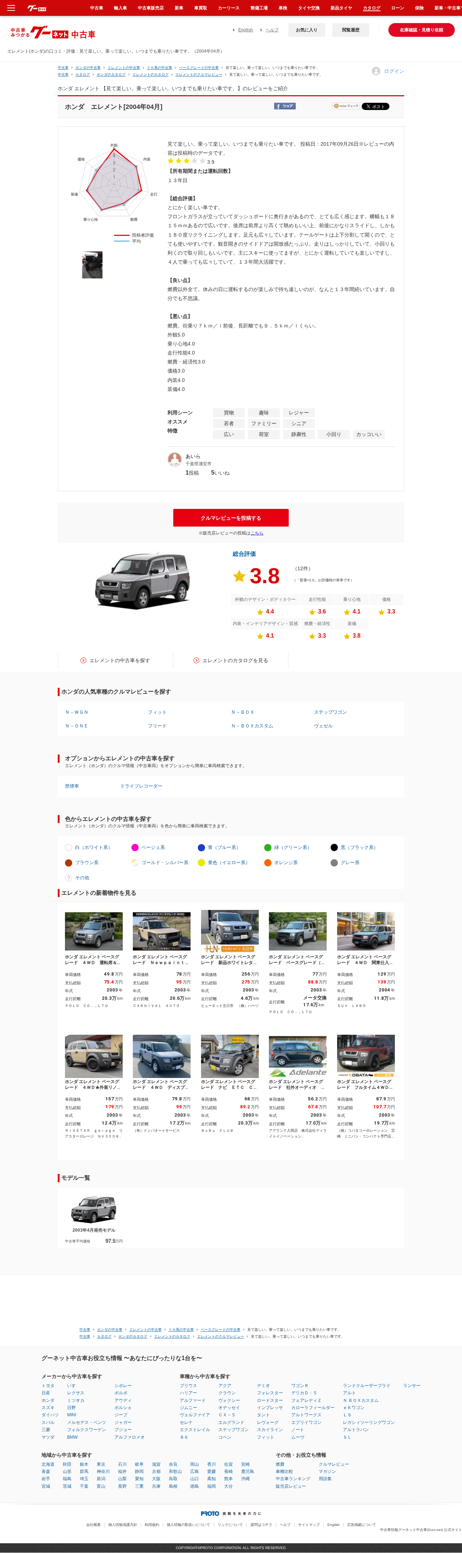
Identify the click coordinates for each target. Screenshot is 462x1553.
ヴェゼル (323, 726)
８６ (184, 1437)
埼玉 (84, 1478)
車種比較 (284, 1471)
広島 (194, 1471)
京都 (156, 1471)
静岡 (139, 1471)
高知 (211, 1478)
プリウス (188, 1385)
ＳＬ (347, 1437)
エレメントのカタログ (150, 74)
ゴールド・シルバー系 (164, 862)
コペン (224, 1437)
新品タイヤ (341, 7)
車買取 (200, 7)
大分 (228, 1486)
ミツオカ (75, 1400)
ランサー (411, 1385)
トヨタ (48, 1385)
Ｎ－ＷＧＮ (76, 712)
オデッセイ (229, 1407)
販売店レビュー (291, 1486)
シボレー (123, 1385)
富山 (101, 1486)
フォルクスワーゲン (86, 1429)
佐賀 (228, 1464)
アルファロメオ (129, 1437)
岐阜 (139, 1464)
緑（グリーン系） (293, 847)
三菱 (46, 1429)
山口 (194, 1478)
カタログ (371, 7)
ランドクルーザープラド (367, 1385)
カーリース (229, 7)
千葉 (84, 1486)
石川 (122, 1464)
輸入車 (120, 7)
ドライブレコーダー (141, 786)
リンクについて (230, 1525)
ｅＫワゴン (354, 1407)
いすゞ (73, 1385)
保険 (419, 7)
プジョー (123, 1429)
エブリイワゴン (306, 1422)
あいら (193, 456)
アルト (349, 1392)
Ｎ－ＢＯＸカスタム (252, 726)
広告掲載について (361, 1525)
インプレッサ (270, 1407)
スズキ (48, 1407)
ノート (297, 1429)
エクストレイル (195, 1429)
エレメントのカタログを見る (235, 660)
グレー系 (350, 862)
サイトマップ (309, 1525)
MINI (71, 1414)
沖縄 (245, 1478)
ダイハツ (50, 1414)
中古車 (63, 68)
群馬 (84, 1471)
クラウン (227, 1392)
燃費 (280, 1464)
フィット (157, 712)
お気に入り (307, 29)
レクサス (75, 1392)
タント (263, 1414)
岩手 (46, 1478)
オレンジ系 (286, 862)
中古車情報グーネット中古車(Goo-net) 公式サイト (421, 1530)
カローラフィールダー (313, 1407)
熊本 (228, 1478)
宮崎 (245, 1464)
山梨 (122, 1478)
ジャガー (123, 1422)
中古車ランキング (293, 1478)
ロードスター (270, 1400)
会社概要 (93, 1525)
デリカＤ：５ (304, 1392)
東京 (101, 1464)
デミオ (263, 1385)
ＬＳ (347, 1414)
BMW (72, 1437)
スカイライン (270, 1429)
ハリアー (188, 1392)
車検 (283, 7)
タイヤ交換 (309, 7)
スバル (48, 1422)
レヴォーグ (268, 1422)
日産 (46, 1392)
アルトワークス (306, 1414)
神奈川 (103, 1471)
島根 (173, 1486)
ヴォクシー (229, 1400)
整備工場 (259, 7)
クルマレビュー (334, 1464)
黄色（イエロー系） (229, 862)
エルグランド (231, 1422)
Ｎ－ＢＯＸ (242, 712)
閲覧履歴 (350, 29)
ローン (397, 7)
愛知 (139, 1478)
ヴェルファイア (195, 1414)
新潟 (101, 1478)
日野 (71, 1407)
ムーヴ (297, 1437)
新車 (179, 7)
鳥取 (173, 1478)
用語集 (325, 1478)
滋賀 (156, 1464)
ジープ (120, 1414)
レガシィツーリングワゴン (369, 1422)
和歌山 (175, 1471)
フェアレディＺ (306, 1400)
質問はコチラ (261, 1525)
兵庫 (156, 1486)
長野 (122, 1486)
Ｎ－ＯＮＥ (76, 726)
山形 (67, 1471)
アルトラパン (356, 1429)
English (245, 29)
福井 (122, 1471)
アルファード (193, 1400)
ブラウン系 (87, 862)
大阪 (156, 1478)
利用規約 (152, 1525)
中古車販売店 (151, 7)
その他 (82, 877)
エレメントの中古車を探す (120, 660)
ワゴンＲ (300, 1385)
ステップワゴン (330, 712)
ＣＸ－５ (227, 1414)
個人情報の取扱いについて (188, 1525)
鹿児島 (247, 1471)
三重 (139, 1486)
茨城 (67, 1486)
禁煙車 (72, 786)
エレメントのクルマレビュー (198, 74)
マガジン (327, 1471)
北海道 (48, 1464)
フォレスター (270, 1392)
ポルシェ (123, 1407)
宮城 (46, 1486)
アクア (224, 1385)
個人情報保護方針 (122, 1525)
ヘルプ (272, 29)
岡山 (194, 1464)
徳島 (194, 1486)
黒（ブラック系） (359, 847)
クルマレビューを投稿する (231, 518)
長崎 (228, 1471)
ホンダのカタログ (111, 74)
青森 (46, 1471)
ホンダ (48, 1400)
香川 (211, 1464)
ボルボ (120, 1392)
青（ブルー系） (224, 847)
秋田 (67, 1464)
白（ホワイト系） (94, 847)
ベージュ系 (153, 847)
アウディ (123, 1400)
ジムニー (188, 1407)
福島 (67, 1478)
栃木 (84, 1464)
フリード (157, 726)
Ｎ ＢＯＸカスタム (361, 1400)
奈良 (173, 1464)
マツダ (48, 1437)
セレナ (186, 1422)
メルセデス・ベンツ (86, 1422)
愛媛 (211, 1471)
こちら (256, 533)
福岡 (211, 1486)
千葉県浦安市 (199, 463)
